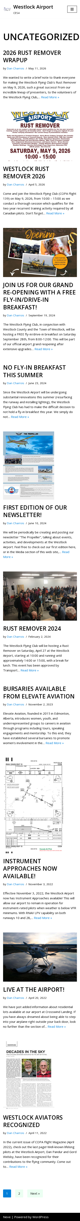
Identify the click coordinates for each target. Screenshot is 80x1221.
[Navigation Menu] (72, 9)
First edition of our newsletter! (35, 511)
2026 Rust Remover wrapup (32, 56)
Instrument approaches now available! (30, 868)
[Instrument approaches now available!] (40, 805)
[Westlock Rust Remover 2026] (40, 136)
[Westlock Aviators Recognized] (40, 1075)
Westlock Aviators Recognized (33, 1121)
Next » (35, 1193)
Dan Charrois (15, 68)
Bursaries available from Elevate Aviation (39, 692)
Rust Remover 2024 (32, 628)
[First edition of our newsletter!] (40, 465)
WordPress (40, 1217)
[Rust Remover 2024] (40, 596)
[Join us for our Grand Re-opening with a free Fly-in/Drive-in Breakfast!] (40, 252)
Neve (7, 1217)
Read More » (50, 97)
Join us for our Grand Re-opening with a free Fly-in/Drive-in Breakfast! (39, 296)
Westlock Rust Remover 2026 (26, 172)
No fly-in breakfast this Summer (34, 371)
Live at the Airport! (33, 989)
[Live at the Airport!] (40, 957)
